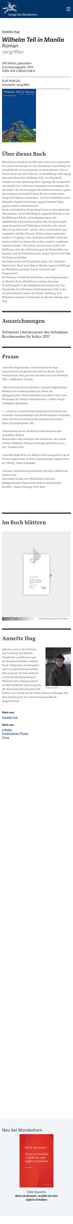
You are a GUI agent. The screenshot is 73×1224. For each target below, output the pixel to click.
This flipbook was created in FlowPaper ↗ (53, 619)
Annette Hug (10, 32)
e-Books (7, 730)
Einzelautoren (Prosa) (15, 733)
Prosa (5, 737)
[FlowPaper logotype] (11, 618)
